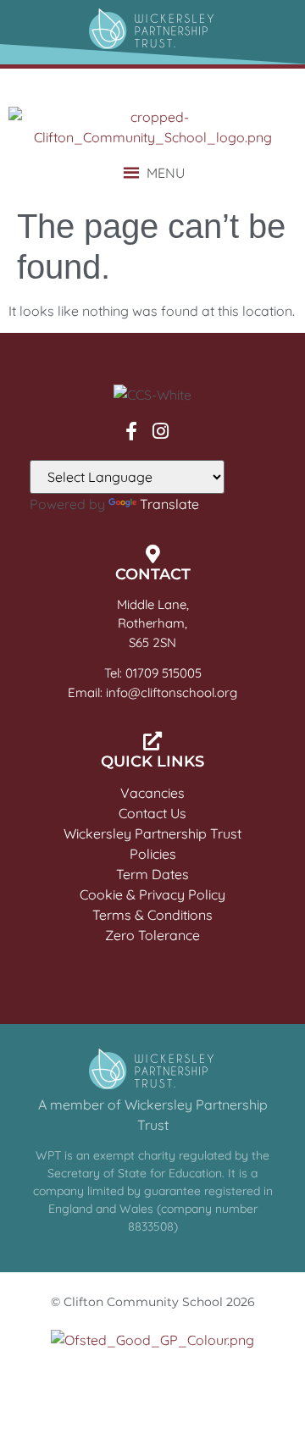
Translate (169, 504)
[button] (166, 173)
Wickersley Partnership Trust (152, 833)
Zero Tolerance (152, 935)
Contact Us (152, 813)
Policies (153, 853)
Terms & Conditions (152, 914)
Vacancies (152, 792)
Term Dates (152, 874)
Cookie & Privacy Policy (152, 894)
